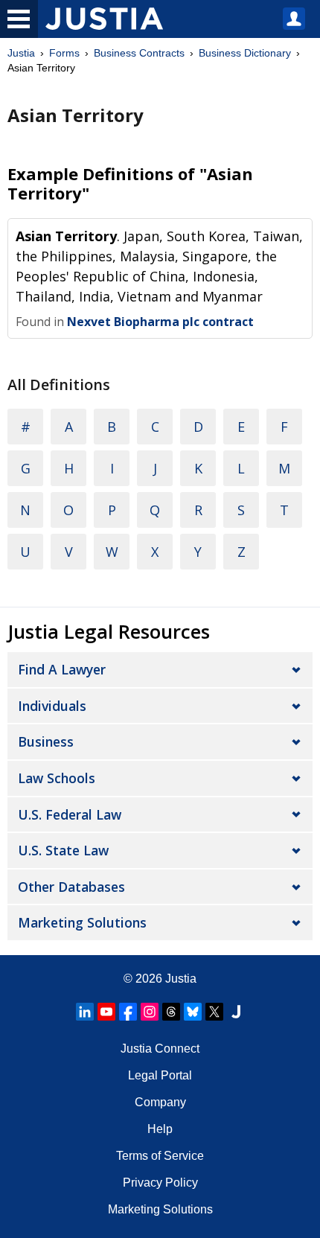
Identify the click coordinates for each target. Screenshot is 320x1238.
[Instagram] (150, 1012)
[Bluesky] (193, 1012)
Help (160, 1129)
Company (160, 1102)
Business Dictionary (245, 53)
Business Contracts (139, 53)
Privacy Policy (160, 1182)
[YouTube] (106, 1012)
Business (46, 741)
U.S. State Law (63, 850)
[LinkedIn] (85, 1012)
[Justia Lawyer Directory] (236, 1012)
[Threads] (171, 1012)
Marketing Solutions (82, 922)
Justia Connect (160, 1048)
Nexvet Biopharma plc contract (160, 321)
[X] (214, 1012)
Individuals (52, 706)
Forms (64, 53)
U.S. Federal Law (69, 814)
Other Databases (71, 887)
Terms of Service (160, 1155)
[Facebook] (128, 1012)
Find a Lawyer (62, 669)
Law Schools (56, 778)
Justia (21, 53)
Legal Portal (160, 1075)
